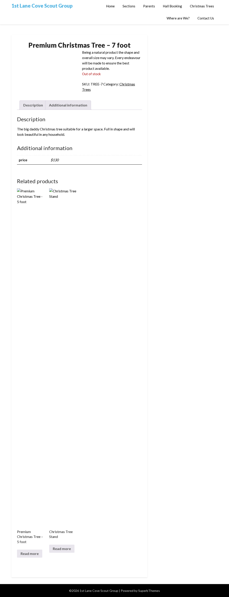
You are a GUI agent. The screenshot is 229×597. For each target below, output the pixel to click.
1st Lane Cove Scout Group (42, 6)
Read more (30, 553)
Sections (129, 6)
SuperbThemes (149, 591)
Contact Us (205, 18)
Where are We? (178, 18)
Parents (149, 6)
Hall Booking (172, 6)
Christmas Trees (202, 6)
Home (110, 6)
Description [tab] (33, 105)
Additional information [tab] (68, 105)
